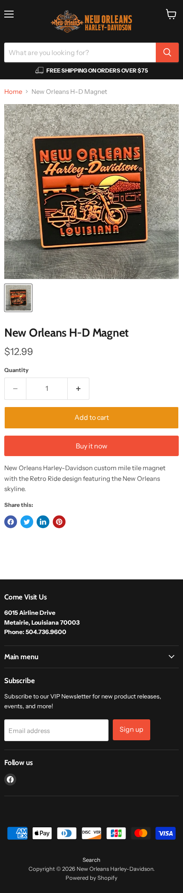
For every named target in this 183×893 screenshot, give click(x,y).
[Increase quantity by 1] (78, 389)
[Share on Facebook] (10, 521)
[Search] (167, 52)
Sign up (131, 729)
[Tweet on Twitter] (26, 521)
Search (91, 859)
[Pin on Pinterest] (59, 521)
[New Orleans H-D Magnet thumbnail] (18, 297)
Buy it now (91, 446)
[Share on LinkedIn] (43, 521)
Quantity (16, 370)
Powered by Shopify (91, 877)
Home (13, 91)
